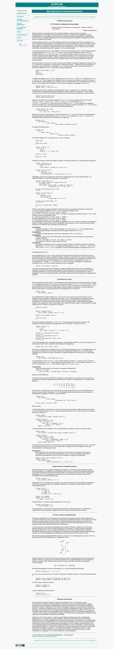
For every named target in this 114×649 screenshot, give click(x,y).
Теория (19, 32)
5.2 (52, 16)
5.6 (62, 16)
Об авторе (20, 40)
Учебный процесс (22, 34)
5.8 (67, 16)
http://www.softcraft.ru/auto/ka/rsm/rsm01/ (44, 636)
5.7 (64, 16)
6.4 (80, 16)
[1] (72, 536)
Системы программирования (22, 20)
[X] (24, 645)
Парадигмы (20, 16)
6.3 (78, 16)
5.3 (55, 16)
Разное (19, 37)
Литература (91, 16)
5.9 (69, 16)
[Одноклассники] (19, 645)
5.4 (57, 16)
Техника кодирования (21, 24)
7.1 (87, 16)
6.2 (76, 16)
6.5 (83, 16)
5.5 (60, 16)
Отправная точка (22, 10)
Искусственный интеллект (21, 28)
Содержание (38, 16)
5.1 (50, 16)
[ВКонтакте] (17, 645)
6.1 (73, 16)
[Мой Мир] (21, 645)
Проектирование (22, 13)
